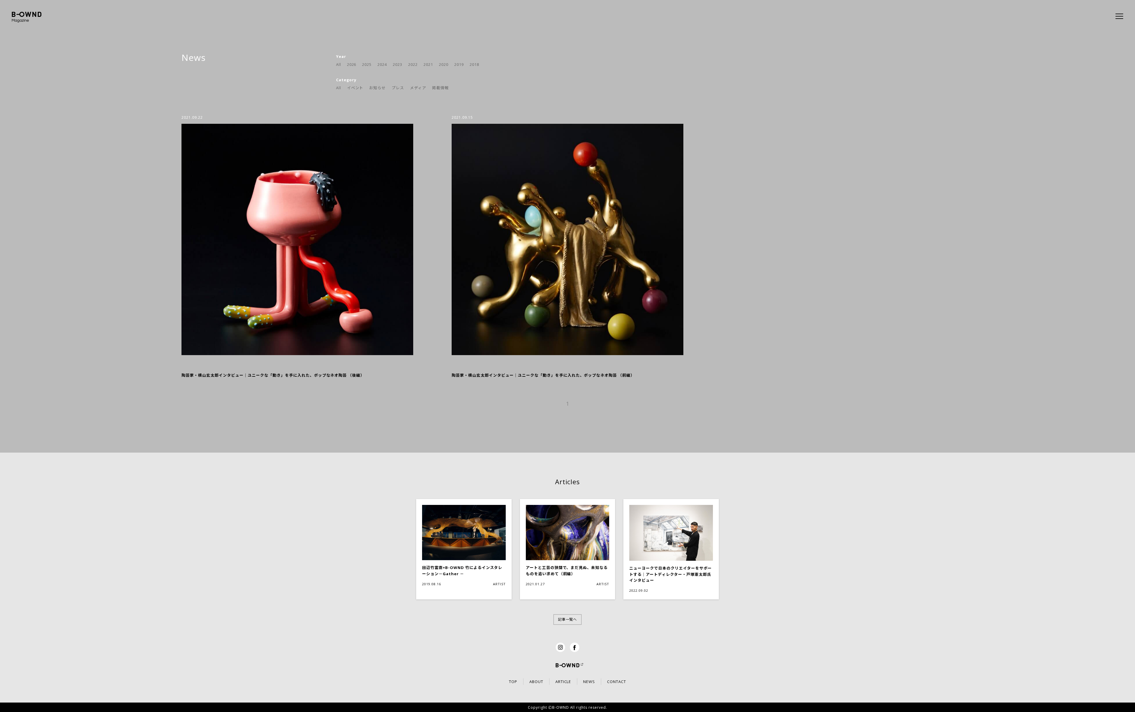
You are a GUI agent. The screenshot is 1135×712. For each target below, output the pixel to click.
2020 (443, 64)
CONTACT (616, 681)
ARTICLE (563, 681)
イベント (355, 87)
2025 (367, 64)
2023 (397, 64)
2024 (382, 64)
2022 (413, 64)
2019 (459, 64)
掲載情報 (440, 87)
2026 (351, 64)
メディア (418, 87)
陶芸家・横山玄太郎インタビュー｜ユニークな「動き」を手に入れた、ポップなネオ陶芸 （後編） (272, 375)
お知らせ (377, 87)
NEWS (589, 681)
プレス (398, 87)
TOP (513, 681)
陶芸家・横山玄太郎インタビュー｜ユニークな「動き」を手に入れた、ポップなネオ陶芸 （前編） (543, 375)
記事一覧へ (567, 619)
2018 (474, 64)
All (338, 64)
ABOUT (536, 681)
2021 (428, 64)
